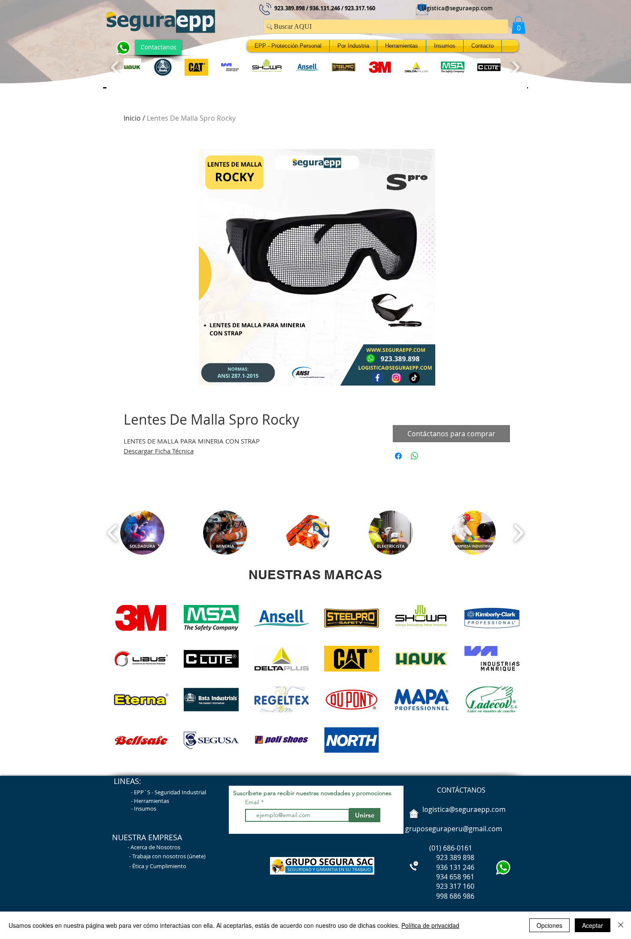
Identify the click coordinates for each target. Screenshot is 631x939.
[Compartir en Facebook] (398, 456)
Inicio (132, 118)
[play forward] (514, 67)
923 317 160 (455, 886)
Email (253, 802)
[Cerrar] (621, 925)
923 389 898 (438, 857)
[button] (518, 25)
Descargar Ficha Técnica (159, 451)
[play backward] (116, 67)
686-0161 (457, 848)
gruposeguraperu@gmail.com (453, 828)
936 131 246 (438, 867)
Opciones (549, 925)
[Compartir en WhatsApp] (415, 456)
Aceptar (592, 925)
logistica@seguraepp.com (457, 8)
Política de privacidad (430, 925)
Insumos (145, 808)
